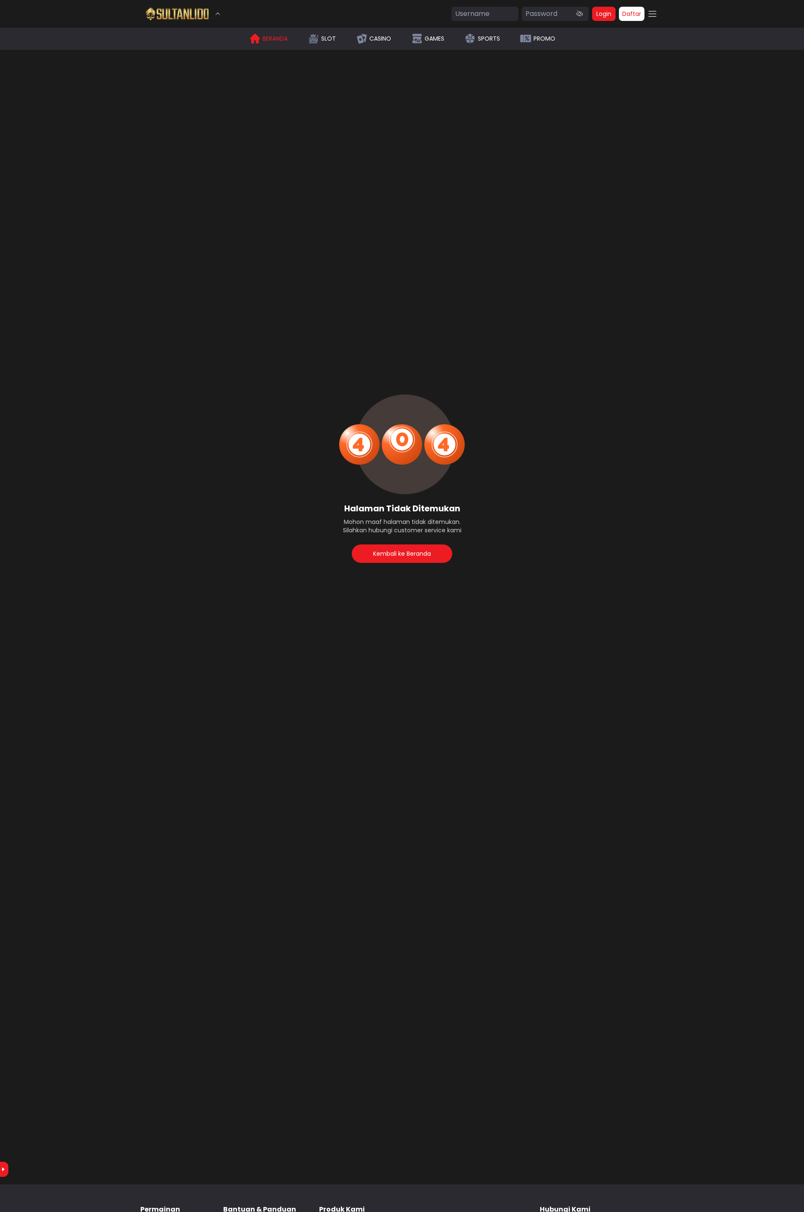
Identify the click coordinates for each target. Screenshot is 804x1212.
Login (603, 14)
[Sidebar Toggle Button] (652, 14)
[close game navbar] (218, 14)
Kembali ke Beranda (402, 553)
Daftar (631, 14)
